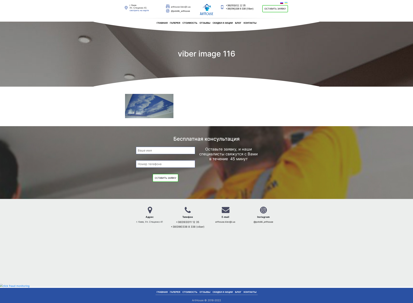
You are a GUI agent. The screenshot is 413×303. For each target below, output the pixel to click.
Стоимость (189, 23)
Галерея (175, 23)
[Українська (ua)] (286, 2)
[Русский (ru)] (281, 2)
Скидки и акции (223, 23)
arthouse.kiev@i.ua (225, 221)
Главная (162, 23)
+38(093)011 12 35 (236, 5)
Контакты (250, 23)
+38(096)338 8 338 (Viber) (239, 8)
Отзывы (205, 23)
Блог (238, 23)
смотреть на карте (139, 10)
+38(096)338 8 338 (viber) (187, 226)
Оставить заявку (275, 8)
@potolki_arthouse (180, 11)
